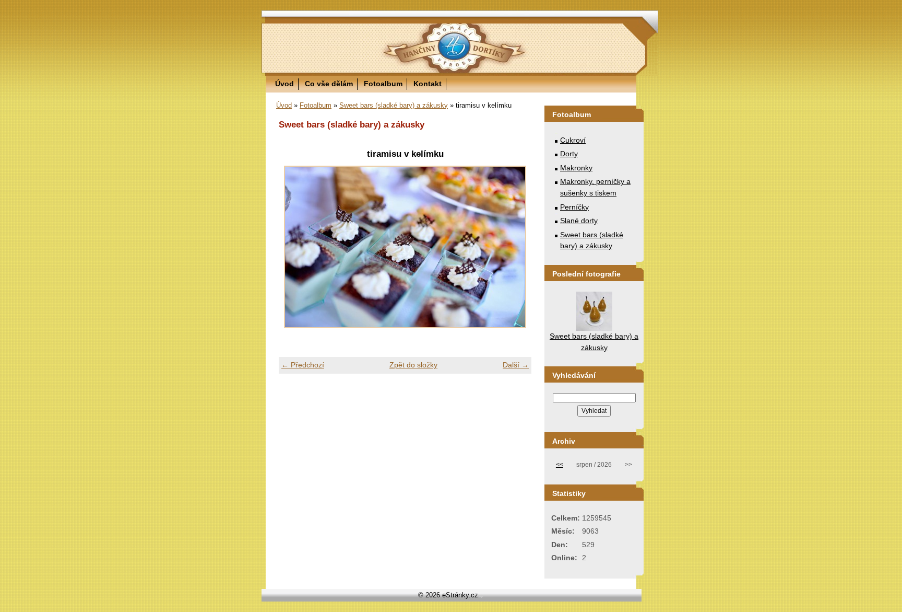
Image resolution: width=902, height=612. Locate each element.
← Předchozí (302, 365)
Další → (516, 365)
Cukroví (573, 140)
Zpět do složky (413, 365)
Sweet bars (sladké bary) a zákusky (393, 105)
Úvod (284, 83)
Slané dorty (579, 220)
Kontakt (427, 83)
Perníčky (574, 207)
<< (559, 464)
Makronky (576, 168)
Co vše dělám (329, 83)
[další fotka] (514, 247)
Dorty (569, 153)
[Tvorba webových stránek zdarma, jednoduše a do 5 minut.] (481, 596)
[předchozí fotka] (295, 247)
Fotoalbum (383, 83)
